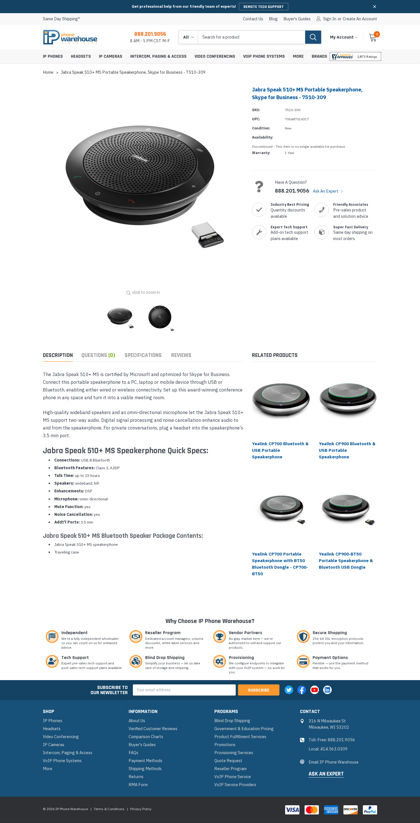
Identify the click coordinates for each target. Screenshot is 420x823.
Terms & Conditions (109, 809)
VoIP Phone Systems (264, 56)
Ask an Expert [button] (326, 774)
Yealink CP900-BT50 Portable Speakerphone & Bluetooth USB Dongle (346, 560)
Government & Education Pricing (244, 728)
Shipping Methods (145, 768)
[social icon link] (289, 690)
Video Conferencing (215, 56)
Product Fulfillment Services (240, 736)
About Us (137, 720)
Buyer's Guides (297, 19)
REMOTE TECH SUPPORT (263, 6)
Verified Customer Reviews (153, 728)
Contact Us (253, 19)
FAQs (133, 752)
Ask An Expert (326, 191)
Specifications (143, 355)
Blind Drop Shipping (232, 720)
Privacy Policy (140, 809)
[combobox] (251, 37)
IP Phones (53, 56)
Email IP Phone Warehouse (334, 762)
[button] (374, 6)
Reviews (181, 355)
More (298, 56)
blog (273, 19)
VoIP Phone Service (232, 776)
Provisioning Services (233, 752)
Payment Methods (145, 760)
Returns (136, 776)
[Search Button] (313, 37)
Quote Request (228, 760)
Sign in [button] (329, 19)
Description (58, 355)
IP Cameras (110, 56)
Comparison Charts (146, 736)
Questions (98, 355)
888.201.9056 (150, 34)
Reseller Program (230, 768)
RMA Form (138, 784)
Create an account (360, 19)
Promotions (224, 744)
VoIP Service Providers (235, 784)
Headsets (81, 56)
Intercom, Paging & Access (158, 56)
